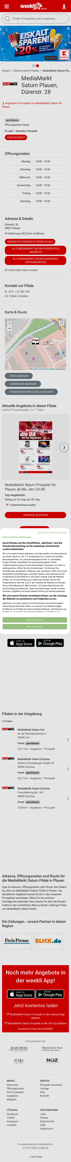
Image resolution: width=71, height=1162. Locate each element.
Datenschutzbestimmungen (52, 532)
